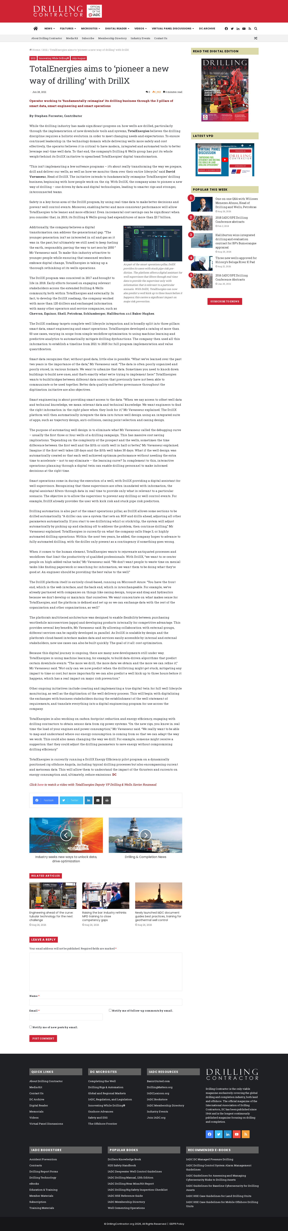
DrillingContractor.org (120, 1224)
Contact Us (160, 38)
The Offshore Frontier (102, 1123)
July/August (79, 58)
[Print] (107, 800)
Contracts (35, 1165)
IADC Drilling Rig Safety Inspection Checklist (138, 1189)
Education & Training (43, 1189)
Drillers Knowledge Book (124, 1159)
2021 (45, 50)
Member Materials (41, 1195)
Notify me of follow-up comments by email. (142, 1010)
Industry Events (140, 38)
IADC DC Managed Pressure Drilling (209, 1159)
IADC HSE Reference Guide (125, 1195)
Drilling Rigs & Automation (105, 1087)
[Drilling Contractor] (65, 11)
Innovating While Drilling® (54, 58)
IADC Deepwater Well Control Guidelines (135, 1171)
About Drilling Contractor (46, 38)
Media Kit (72, 38)
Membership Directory (112, 38)
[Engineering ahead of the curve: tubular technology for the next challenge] (52, 895)
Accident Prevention (43, 1159)
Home (36, 50)
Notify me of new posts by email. (55, 1027)
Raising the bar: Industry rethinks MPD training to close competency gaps (104, 916)
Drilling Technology (42, 1177)
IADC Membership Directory (165, 1105)
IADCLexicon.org (158, 1093)
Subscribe (88, 38)
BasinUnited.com (158, 1081)
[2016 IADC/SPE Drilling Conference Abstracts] (202, 281)
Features (66, 28)
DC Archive (207, 28)
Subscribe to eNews (224, 301)
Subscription (37, 1202)
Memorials (36, 1111)
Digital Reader (116, 28)
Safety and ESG (98, 1117)
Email (34, 1010)
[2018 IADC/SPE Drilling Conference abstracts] (202, 223)
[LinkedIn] (88, 800)
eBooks (34, 1183)
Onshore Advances (100, 1111)
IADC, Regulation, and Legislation (110, 1099)
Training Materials (41, 1208)
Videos (139, 28)
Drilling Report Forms (43, 1171)
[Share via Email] (98, 800)
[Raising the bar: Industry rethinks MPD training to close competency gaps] (105, 895)
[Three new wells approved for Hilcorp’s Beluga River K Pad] (202, 263)
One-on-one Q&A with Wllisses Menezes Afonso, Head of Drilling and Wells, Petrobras (237, 203)
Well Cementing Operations (126, 1208)
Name (34, 996)
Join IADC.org (156, 1117)
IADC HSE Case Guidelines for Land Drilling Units (218, 1196)
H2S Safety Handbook (122, 1165)
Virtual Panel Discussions (171, 28)
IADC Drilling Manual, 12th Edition (130, 1177)
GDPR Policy (176, 1224)
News (48, 28)
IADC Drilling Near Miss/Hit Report (131, 1183)
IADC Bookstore (157, 1099)
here (40, 784)
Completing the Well (102, 1081)
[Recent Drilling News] (224, 120)
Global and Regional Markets (107, 1093)
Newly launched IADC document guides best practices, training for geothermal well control (158, 916)
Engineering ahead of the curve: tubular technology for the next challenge (51, 916)
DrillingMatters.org (159, 1087)
